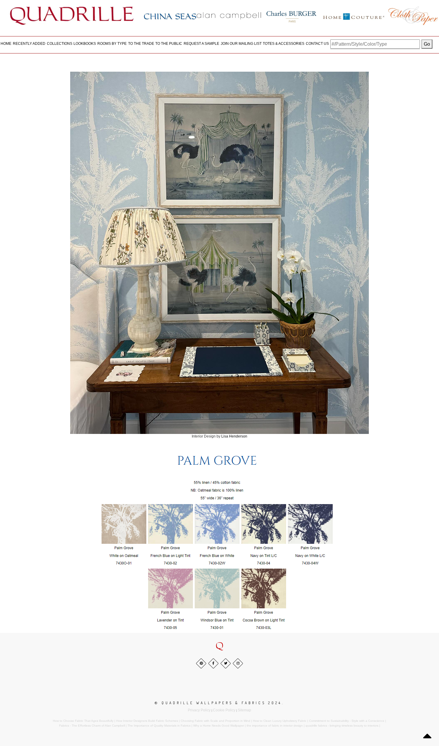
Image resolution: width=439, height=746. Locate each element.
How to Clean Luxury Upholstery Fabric (279, 720)
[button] (219, 646)
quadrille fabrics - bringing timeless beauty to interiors (342, 725)
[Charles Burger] (291, 15)
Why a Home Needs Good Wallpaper (218, 725)
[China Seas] (170, 16)
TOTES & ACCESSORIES (283, 44)
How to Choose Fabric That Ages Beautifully (83, 720)
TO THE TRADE (141, 44)
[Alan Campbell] (229, 15)
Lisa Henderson (234, 436)
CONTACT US (317, 44)
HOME (6, 44)
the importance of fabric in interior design (275, 725)
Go (427, 44)
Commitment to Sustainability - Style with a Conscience (346, 720)
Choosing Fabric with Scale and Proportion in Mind (215, 720)
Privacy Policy (199, 710)
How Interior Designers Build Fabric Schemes (147, 720)
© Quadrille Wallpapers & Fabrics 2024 (218, 703)
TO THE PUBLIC (168, 44)
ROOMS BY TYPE (112, 44)
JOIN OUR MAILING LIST (241, 44)
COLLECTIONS (59, 44)
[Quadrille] (72, 15)
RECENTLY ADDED (29, 44)
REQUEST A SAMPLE (201, 44)
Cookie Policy (224, 710)
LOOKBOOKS (84, 44)
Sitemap (244, 710)
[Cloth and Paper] (413, 15)
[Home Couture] (354, 15)
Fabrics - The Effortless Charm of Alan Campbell (92, 725)
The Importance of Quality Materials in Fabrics (159, 725)
